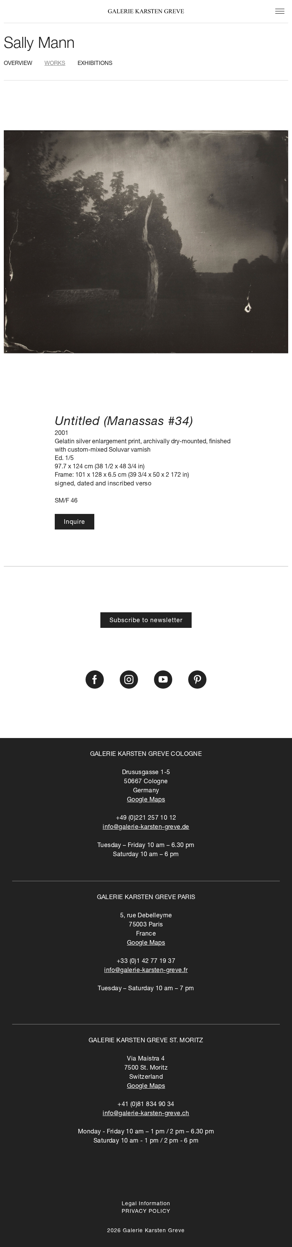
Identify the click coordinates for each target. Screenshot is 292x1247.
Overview (18, 63)
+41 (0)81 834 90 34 (146, 1105)
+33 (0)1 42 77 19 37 (146, 962)
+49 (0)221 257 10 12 (146, 819)
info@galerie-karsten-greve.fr (146, 971)
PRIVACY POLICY (146, 1211)
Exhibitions (95, 63)
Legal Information (146, 1204)
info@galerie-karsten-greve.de (146, 828)
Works (54, 63)
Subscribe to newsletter (146, 621)
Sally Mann (39, 44)
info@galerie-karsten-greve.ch (146, 1114)
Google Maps (146, 800)
